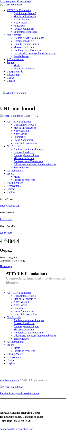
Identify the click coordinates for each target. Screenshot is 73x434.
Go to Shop (6, 232)
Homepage (6, 266)
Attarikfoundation (9, 380)
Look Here (6, 219)
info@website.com (10, 205)
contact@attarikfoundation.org (16, 429)
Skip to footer (24, 1)
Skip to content (8, 1)
